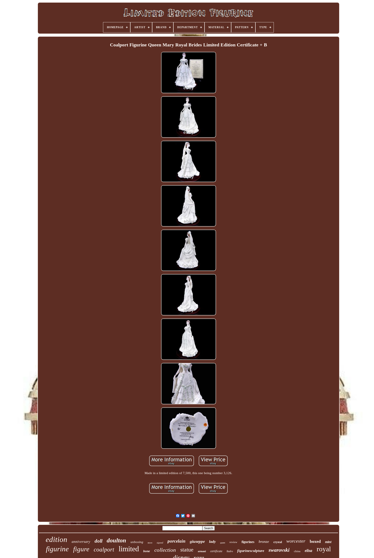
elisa (308, 550)
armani (202, 551)
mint (328, 542)
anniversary (81, 542)
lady (212, 541)
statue (186, 550)
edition (56, 539)
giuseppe (197, 541)
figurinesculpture (250, 551)
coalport (104, 549)
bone (146, 551)
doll (98, 541)
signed (160, 542)
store (150, 542)
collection (165, 550)
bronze (264, 541)
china (297, 551)
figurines (248, 542)
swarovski (279, 550)
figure (81, 549)
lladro (230, 551)
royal (324, 549)
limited (129, 549)
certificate (216, 551)
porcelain (176, 541)
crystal (277, 542)
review (233, 542)
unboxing (137, 542)
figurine (57, 549)
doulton (116, 540)
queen (222, 543)
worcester (295, 541)
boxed (315, 541)
